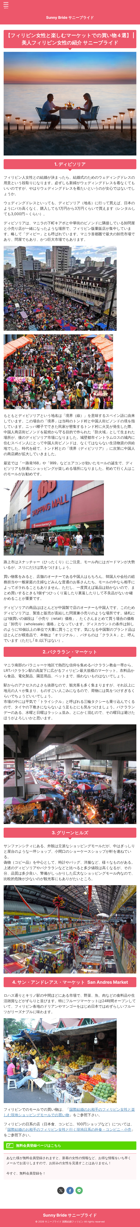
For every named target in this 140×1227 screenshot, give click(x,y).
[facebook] (70, 1190)
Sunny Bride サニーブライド (70, 17)
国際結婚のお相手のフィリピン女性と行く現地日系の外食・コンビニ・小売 (69, 1129)
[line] (79, 1190)
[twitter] (61, 1190)
